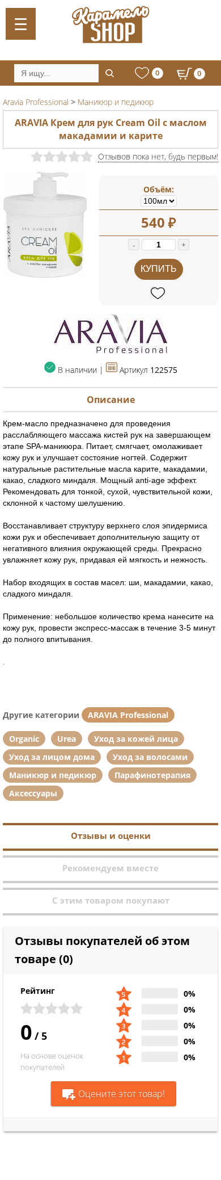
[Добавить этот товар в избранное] (159, 293)
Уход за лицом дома (52, 756)
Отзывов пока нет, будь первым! (158, 156)
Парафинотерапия (152, 775)
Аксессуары (33, 793)
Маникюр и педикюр (52, 775)
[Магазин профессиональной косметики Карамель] (110, 24)
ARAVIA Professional (128, 714)
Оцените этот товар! (121, 1093)
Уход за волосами (150, 756)
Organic (24, 738)
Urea (66, 738)
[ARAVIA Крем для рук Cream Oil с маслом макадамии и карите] (45, 275)
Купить (159, 269)
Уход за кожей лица (136, 738)
